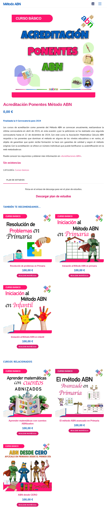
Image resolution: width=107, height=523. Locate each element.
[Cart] (93, 4)
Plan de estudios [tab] (15, 179)
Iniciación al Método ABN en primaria (79, 266)
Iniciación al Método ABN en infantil (27, 337)
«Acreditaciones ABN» (71, 156)
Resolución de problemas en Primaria (27, 266)
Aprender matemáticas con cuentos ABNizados (27, 422)
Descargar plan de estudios (53, 196)
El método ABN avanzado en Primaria (79, 420)
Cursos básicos (22, 170)
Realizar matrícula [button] (27, 275)
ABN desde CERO (27, 495)
